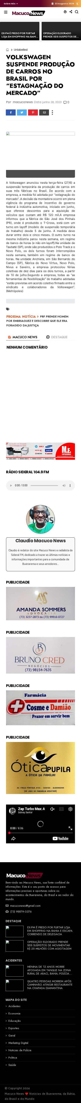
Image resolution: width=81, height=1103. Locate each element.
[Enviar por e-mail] (44, 112)
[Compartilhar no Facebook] (11, 112)
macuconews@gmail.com (24, 906)
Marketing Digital (18, 1043)
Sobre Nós (9, 3)
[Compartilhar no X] (22, 112)
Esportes (13, 1028)
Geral (11, 1035)
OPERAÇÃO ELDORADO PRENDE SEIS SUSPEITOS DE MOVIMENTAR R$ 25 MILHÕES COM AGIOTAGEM (61, 38)
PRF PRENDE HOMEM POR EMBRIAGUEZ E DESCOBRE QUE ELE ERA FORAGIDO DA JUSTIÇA (37, 320)
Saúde (12, 1065)
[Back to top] (71, 1094)
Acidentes (14, 1006)
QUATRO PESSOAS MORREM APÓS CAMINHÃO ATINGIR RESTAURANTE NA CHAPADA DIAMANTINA (50, 984)
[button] (10, 3)
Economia (14, 1013)
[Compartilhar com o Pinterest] (33, 112)
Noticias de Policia (19, 1050)
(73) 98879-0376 (20, 911)
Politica (12, 1058)
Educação (14, 1021)
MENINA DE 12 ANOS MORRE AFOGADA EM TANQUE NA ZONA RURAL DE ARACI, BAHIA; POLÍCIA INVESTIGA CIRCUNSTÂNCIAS (49, 972)
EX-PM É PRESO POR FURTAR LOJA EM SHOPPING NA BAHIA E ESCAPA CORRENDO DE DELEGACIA (20, 38)
